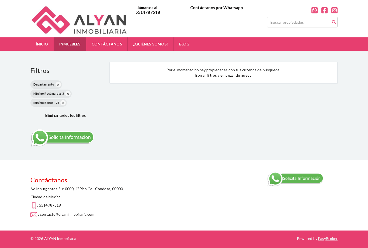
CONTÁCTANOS (107, 44)
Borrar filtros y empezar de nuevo (223, 75)
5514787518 (148, 12)
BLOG (184, 44)
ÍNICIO (42, 44)
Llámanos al (146, 7)
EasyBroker (328, 238)
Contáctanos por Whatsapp (216, 7)
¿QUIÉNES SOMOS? (150, 44)
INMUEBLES (70, 44)
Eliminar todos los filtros (65, 115)
